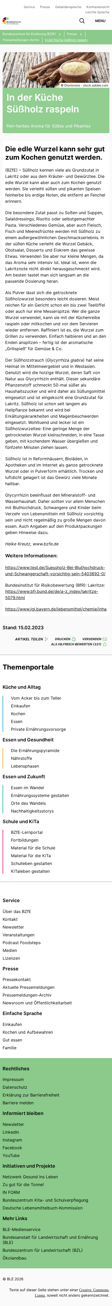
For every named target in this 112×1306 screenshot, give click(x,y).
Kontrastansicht (97, 7)
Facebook (12, 1147)
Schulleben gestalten (31, 863)
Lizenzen (11, 958)
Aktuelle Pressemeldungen (28, 987)
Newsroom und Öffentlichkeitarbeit (37, 1002)
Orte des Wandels (28, 803)
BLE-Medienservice (21, 1229)
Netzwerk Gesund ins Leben (30, 1176)
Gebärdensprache (68, 7)
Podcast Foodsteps (22, 942)
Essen (16, 721)
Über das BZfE (17, 911)
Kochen (18, 713)
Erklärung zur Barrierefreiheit (31, 1095)
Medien (10, 950)
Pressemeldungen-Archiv (27, 995)
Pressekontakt (17, 979)
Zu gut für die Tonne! (23, 1184)
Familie (9, 1047)
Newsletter (13, 927)
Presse (45, 7)
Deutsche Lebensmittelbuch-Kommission (43, 1207)
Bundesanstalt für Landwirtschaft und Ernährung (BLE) (50, 1240)
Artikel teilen (29, 639)
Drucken (62, 639)
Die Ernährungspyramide (35, 750)
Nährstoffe (21, 758)
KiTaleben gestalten (30, 871)
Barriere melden (18, 1102)
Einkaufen (20, 705)
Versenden (91, 639)
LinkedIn (11, 1132)
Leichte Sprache (97, 12)
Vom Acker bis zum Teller (36, 698)
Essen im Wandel (27, 787)
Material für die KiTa (31, 855)
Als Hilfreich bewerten (76, 644)
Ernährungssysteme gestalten (40, 795)
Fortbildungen (24, 840)
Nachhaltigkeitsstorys (32, 811)
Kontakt (10, 919)
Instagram (12, 1139)
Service (29, 7)
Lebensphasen (25, 766)
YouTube (11, 1155)
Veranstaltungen (18, 934)
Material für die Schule (33, 847)
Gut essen (12, 1040)
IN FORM (11, 1192)
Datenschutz (15, 1087)
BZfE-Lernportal (27, 832)
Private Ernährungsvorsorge (38, 729)
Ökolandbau (14, 1258)
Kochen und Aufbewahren (28, 1032)
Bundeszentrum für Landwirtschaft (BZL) (43, 1250)
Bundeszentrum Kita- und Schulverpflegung (45, 1200)
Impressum (13, 1079)
